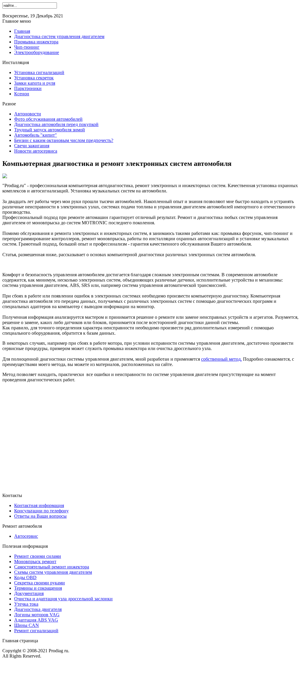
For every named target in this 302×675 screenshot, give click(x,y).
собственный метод (221, 359)
